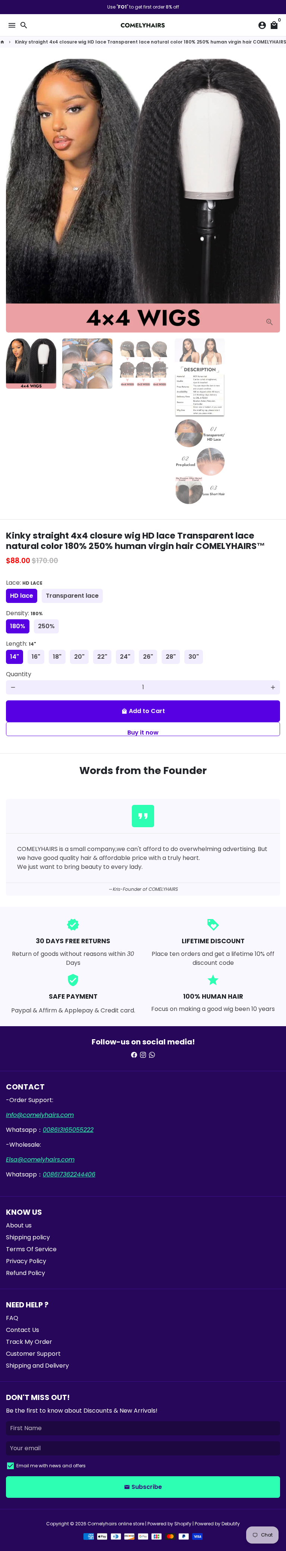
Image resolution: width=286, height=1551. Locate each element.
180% (17, 626)
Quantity (18, 674)
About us (19, 1225)
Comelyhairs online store (116, 1524)
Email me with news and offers (51, 1465)
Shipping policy (28, 1237)
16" (36, 656)
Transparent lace (72, 595)
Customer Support (33, 1353)
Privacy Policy (26, 1261)
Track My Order (29, 1342)
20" (79, 656)
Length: (21, 643)
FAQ (12, 1318)
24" (125, 656)
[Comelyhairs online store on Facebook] (134, 1055)
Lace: (24, 582)
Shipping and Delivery (37, 1365)
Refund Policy (25, 1273)
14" (14, 656)
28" (171, 656)
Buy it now (143, 732)
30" (193, 656)
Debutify (231, 1524)
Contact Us (22, 1330)
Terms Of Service (31, 1249)
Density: (24, 613)
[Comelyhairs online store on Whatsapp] (152, 1055)
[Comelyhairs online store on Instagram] (143, 1055)
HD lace (21, 595)
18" (57, 656)
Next (273, 196)
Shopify (182, 1524)
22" (102, 656)
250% (46, 626)
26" (148, 656)
